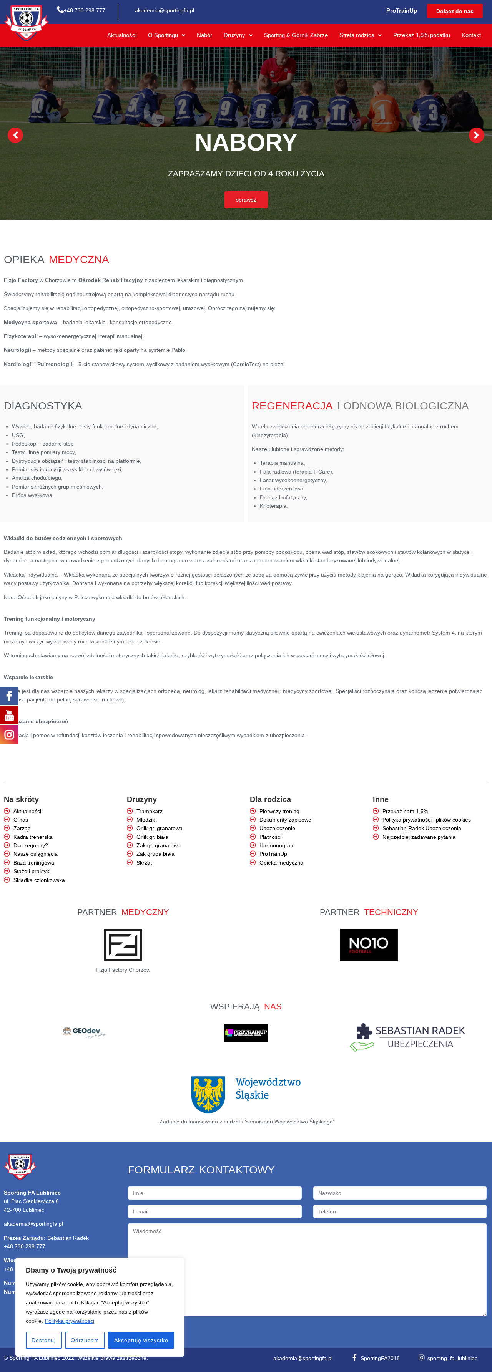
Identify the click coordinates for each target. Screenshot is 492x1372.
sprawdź (246, 200)
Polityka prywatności (69, 1321)
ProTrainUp (401, 10)
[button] (455, 11)
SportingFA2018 (380, 1358)
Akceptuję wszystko (141, 1340)
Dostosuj (44, 1340)
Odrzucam (85, 1340)
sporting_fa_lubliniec (452, 1358)
